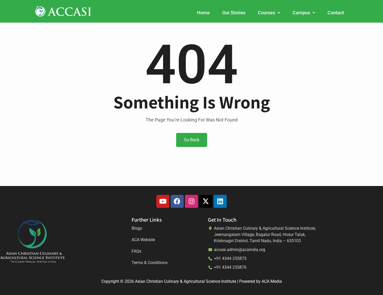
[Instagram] (191, 201)
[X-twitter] (205, 201)
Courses (266, 12)
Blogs (137, 228)
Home (203, 12)
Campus (301, 12)
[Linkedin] (220, 201)
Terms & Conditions (150, 262)
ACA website (143, 239)
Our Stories (233, 12)
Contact (336, 12)
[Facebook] (177, 201)
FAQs (136, 251)
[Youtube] (162, 201)
